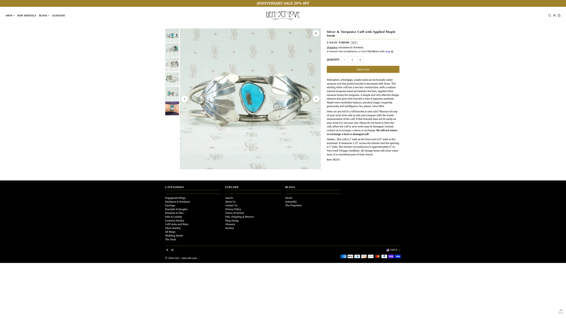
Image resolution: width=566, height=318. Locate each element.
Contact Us (231, 205)
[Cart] (559, 15)
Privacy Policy (233, 209)
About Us (230, 201)
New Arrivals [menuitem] (26, 15)
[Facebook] (167, 250)
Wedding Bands (174, 235)
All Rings (170, 231)
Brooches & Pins (174, 212)
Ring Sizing (232, 220)
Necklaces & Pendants (177, 201)
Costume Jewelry (174, 220)
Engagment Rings (175, 197)
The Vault (170, 239)
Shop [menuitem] (9, 15)
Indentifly (291, 201)
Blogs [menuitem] (43, 15)
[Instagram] (172, 250)
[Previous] (184, 99)
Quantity (333, 59)
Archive (229, 228)
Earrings (170, 205)
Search (229, 197)
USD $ (393, 249)
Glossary (230, 224)
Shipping (332, 47)
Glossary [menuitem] (58, 15)
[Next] (316, 99)
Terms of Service (234, 212)
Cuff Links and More (176, 224)
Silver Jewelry (173, 228)
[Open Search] (549, 15)
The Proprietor (293, 205)
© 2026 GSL (172, 258)
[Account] (554, 15)
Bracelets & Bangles (176, 209)
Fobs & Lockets (173, 216)
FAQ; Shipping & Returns (239, 216)
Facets (288, 197)
